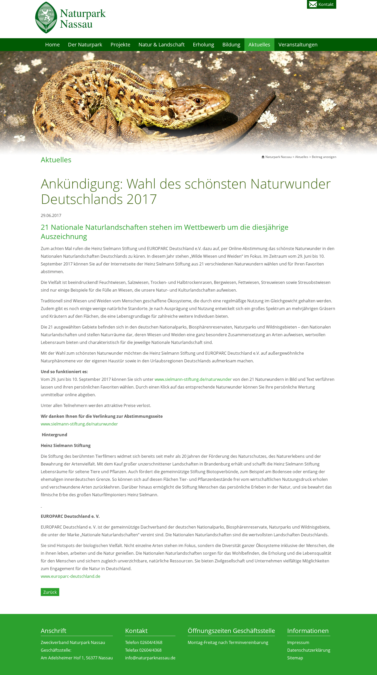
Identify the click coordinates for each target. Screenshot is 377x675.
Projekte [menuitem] (120, 44)
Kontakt (326, 4)
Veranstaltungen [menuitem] (298, 44)
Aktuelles (301, 157)
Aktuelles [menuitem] (259, 44)
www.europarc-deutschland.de (70, 576)
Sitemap (295, 658)
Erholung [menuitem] (203, 44)
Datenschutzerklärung (308, 650)
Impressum (298, 642)
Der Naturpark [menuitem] (85, 44)
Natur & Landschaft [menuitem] (161, 44)
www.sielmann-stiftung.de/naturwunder (193, 379)
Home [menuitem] (52, 44)
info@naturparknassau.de (150, 658)
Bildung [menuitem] (231, 44)
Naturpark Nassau (278, 157)
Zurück (50, 592)
